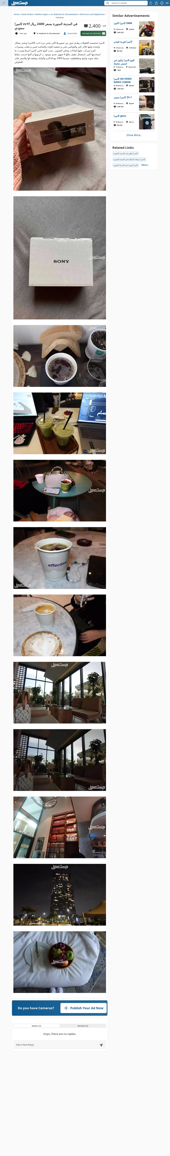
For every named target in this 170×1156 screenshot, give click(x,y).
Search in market (119, 3)
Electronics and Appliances (92, 14)
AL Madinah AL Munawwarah (64, 14)
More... (145, 164)
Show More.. (134, 135)
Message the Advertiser (91, 33)
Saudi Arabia (27, 14)
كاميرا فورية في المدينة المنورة (126, 165)
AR (167, 3)
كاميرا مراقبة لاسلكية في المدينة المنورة (129, 159)
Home (16, 14)
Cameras (60, 17)
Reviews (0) (83, 1025)
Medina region (41, 14)
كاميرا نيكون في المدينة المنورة (126, 153)
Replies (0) (36, 1025)
